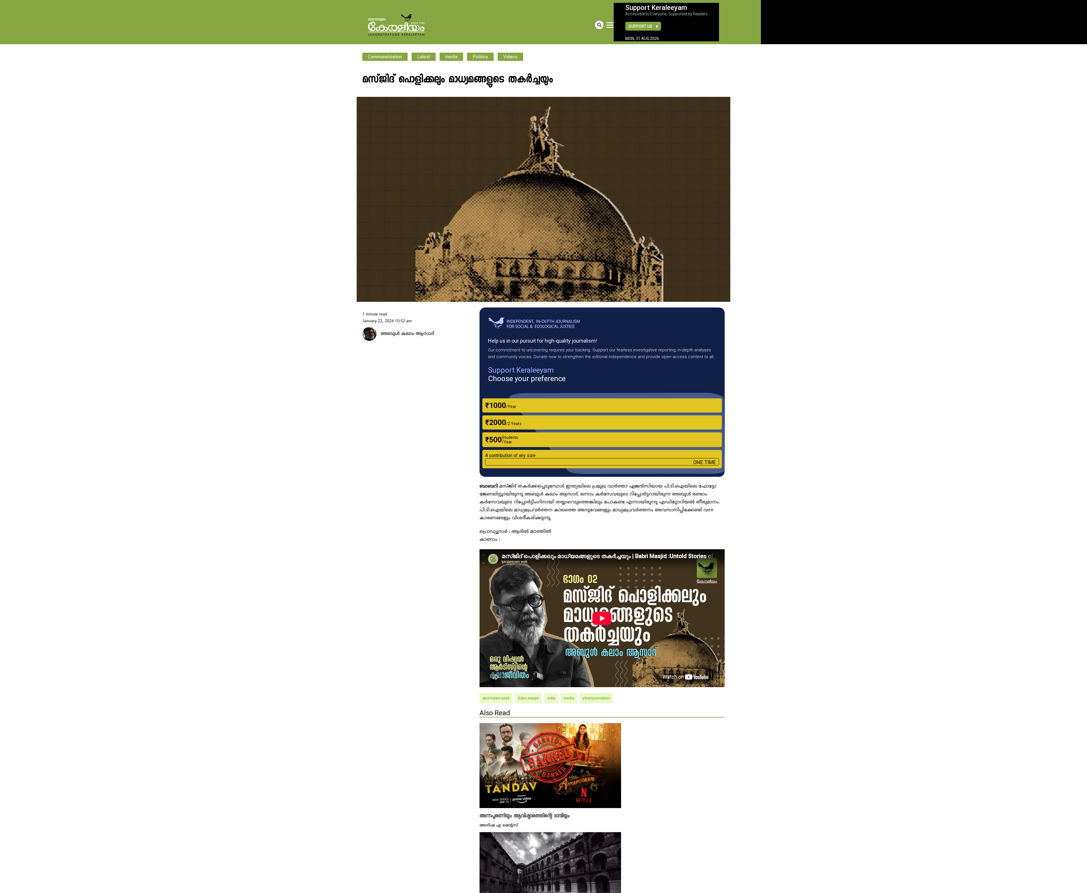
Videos (510, 56)
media (451, 56)
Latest (423, 56)
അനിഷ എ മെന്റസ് (499, 825)
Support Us (640, 26)
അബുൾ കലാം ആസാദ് (402, 334)
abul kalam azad (496, 698)
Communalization (385, 56)
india (551, 698)
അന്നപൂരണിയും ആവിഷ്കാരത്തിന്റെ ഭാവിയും (525, 816)
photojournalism (596, 698)
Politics (480, 56)
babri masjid (528, 698)
